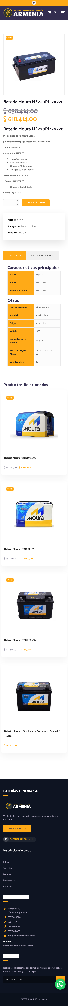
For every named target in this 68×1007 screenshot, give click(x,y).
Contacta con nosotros (21, 839)
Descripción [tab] (14, 255)
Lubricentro (9, 880)
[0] (50, 13)
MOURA (23, 233)
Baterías (25, 226)
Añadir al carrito (36, 202)
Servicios (7, 868)
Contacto (7, 886)
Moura (34, 226)
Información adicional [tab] (42, 255)
